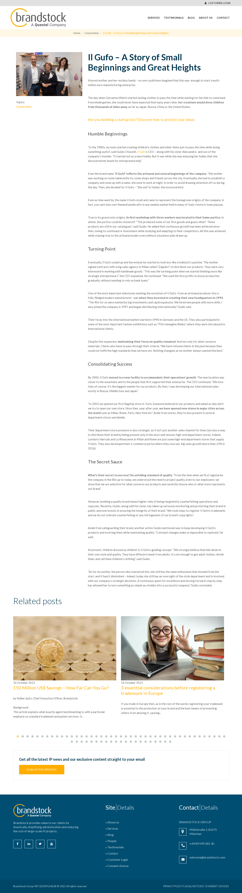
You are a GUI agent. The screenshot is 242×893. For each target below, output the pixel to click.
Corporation (92, 33)
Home (76, 33)
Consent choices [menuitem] (118, 866)
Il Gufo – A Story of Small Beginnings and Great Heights (136, 33)
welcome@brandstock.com (207, 857)
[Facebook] (17, 844)
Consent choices (217, 886)
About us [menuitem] (206, 17)
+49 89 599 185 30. (202, 843)
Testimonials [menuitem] (174, 17)
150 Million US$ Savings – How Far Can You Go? (61, 687)
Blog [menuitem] (191, 17)
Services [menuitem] (154, 17)
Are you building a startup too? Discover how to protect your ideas (141, 119)
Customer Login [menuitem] (117, 859)
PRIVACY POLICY (173, 886)
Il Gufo (141, 151)
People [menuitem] (111, 841)
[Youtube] (51, 844)
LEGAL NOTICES (194, 886)
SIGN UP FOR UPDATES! (42, 769)
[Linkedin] (29, 844)
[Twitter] (40, 844)
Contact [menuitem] (223, 17)
